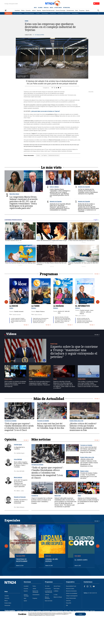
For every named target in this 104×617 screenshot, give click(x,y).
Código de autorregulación (71, 595)
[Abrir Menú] (6, 10)
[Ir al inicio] (12, 584)
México (6, 600)
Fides (70, 610)
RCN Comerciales (46, 610)
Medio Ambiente (18, 477)
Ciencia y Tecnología (60, 10)
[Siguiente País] (98, 14)
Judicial (34, 10)
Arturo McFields (18, 459)
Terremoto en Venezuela (29, 13)
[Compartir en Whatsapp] (60, 87)
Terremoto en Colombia (10, 420)
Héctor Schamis (20, 507)
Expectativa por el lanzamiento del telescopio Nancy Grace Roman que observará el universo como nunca (40, 320)
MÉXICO (51, 7)
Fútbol (79, 495)
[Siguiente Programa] (97, 302)
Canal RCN (19, 610)
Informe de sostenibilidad (71, 593)
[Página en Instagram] (87, 586)
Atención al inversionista (71, 591)
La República (38, 610)
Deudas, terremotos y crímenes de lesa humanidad (20, 501)
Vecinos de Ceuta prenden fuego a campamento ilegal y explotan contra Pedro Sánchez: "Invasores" (39, 383)
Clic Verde (47, 586)
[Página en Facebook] (84, 586)
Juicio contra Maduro (17, 13)
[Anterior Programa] (6, 302)
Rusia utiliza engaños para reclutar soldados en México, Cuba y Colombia (21, 464)
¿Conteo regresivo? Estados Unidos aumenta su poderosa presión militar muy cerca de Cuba (18, 320)
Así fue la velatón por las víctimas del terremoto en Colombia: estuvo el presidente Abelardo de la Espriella (88, 192)
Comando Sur (34, 495)
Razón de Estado (48, 600)
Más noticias (41, 439)
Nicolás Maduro (75, 13)
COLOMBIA (40, 7)
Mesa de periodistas (47, 597)
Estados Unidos (8, 379)
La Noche (13, 306)
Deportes (39, 10)
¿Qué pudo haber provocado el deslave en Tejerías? (45, 111)
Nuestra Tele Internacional (48, 10)
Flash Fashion (56, 588)
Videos (11, 334)
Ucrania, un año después (51, 560)
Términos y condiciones (57, 613)
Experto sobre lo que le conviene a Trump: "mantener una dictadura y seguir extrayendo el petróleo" (74, 351)
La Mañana (58, 306)
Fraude (55, 379)
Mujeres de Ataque (58, 597)
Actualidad (17, 10)
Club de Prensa (57, 586)
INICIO (35, 7)
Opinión (87, 10)
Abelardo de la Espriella (84, 186)
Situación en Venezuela (20, 497)
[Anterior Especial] (6, 546)
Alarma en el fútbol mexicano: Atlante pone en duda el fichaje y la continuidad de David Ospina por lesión (88, 500)
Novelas (66, 610)
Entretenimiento (70, 10)
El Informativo (82, 306)
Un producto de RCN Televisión (82, 610)
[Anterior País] (98, 12)
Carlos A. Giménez (54, 186)
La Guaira (38, 13)
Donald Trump (53, 13)
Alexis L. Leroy (20, 490)
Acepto (80, 614)
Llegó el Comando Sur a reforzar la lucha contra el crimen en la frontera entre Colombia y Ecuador (41, 500)
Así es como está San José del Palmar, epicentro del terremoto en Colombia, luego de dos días (51, 425)
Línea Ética (68, 600)
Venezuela (7, 598)
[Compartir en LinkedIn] (56, 87)
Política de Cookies (50, 615)
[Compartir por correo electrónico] (58, 87)
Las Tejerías (44, 155)
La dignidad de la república (19, 448)
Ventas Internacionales (71, 598)
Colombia (7, 595)
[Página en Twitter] (91, 586)
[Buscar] (98, 10)
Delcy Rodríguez (45, 13)
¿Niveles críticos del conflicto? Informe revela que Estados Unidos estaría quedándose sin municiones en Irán (83, 426)
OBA (67, 605)
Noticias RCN (26, 610)
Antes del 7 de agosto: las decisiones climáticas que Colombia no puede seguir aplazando (21, 483)
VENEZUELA (46, 7)
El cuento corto (81, 560)
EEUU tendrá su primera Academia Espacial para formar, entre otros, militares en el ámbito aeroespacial (15, 384)
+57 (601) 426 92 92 (92, 593)
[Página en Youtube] (94, 586)
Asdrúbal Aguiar (18, 444)
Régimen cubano (84, 471)
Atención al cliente (70, 588)
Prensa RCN (68, 603)
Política (23, 10)
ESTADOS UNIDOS (58, 7)
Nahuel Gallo (58, 495)
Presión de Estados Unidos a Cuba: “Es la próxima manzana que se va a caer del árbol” (88, 475)
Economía (28, 10)
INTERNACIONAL (66, 7)
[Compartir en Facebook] (52, 87)
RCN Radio (32, 610)
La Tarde (35, 306)
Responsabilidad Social (71, 586)
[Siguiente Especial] (97, 546)
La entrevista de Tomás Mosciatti (48, 591)
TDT (73, 610)
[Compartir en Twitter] (54, 87)
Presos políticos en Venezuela (64, 13)
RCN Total (92, 610)
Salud (76, 10)
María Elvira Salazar (14, 194)
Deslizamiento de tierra (54, 155)
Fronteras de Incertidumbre (21, 560)
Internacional (7, 605)
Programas (81, 10)
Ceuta (30, 379)
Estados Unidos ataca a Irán (76, 420)
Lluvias (26, 20)
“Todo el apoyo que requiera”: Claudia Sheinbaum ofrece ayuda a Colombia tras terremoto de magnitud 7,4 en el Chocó (19, 426)
